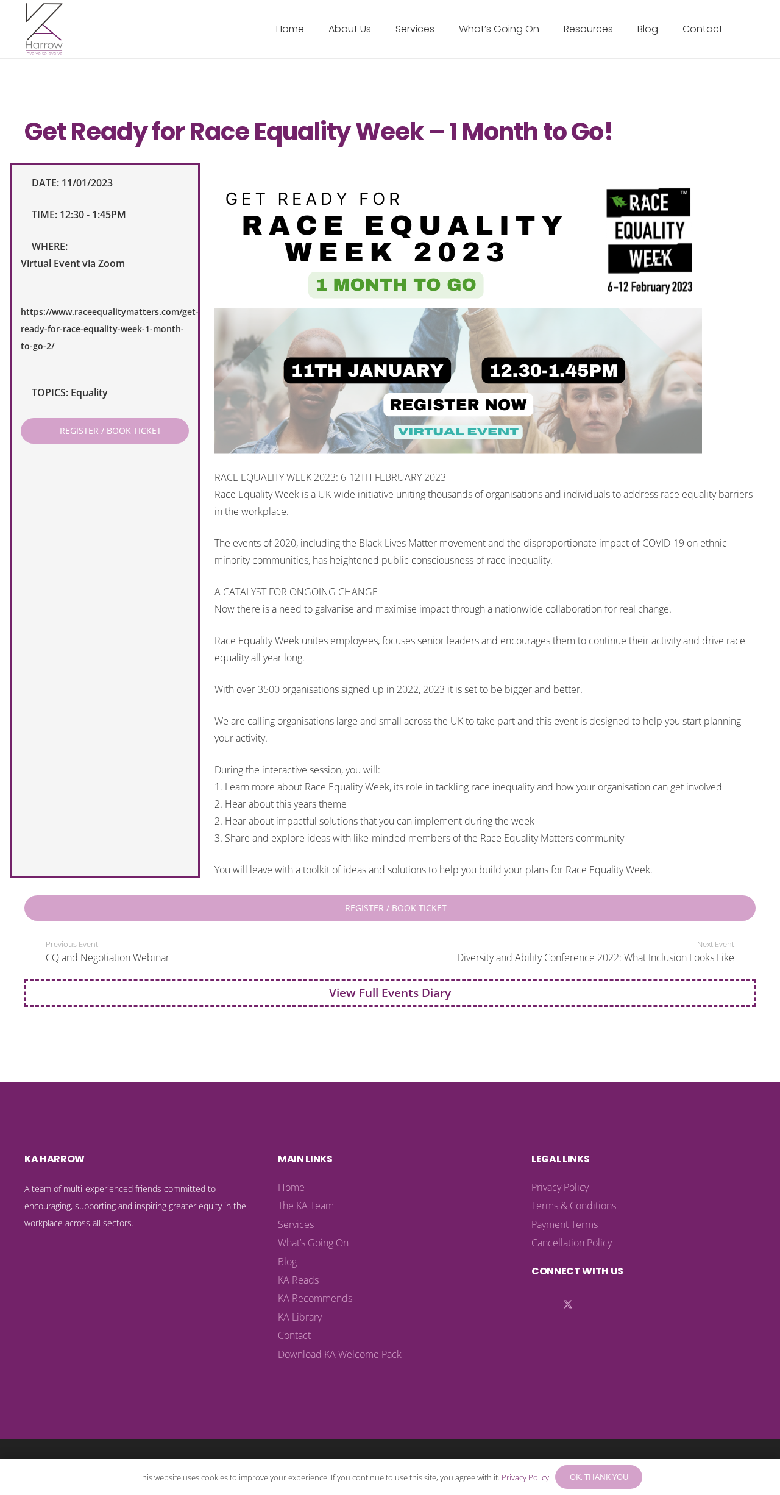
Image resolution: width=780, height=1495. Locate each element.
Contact (294, 1335)
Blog (287, 1261)
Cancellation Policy (571, 1242)
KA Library (300, 1317)
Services (296, 1224)
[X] (568, 1305)
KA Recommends (315, 1298)
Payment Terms (564, 1224)
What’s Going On (313, 1242)
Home (291, 1187)
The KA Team (306, 1205)
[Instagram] (592, 1305)
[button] (380, 29)
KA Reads (298, 1280)
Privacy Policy (560, 1187)
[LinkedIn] (543, 1305)
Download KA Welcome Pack (340, 1354)
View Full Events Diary (390, 992)
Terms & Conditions (573, 1205)
